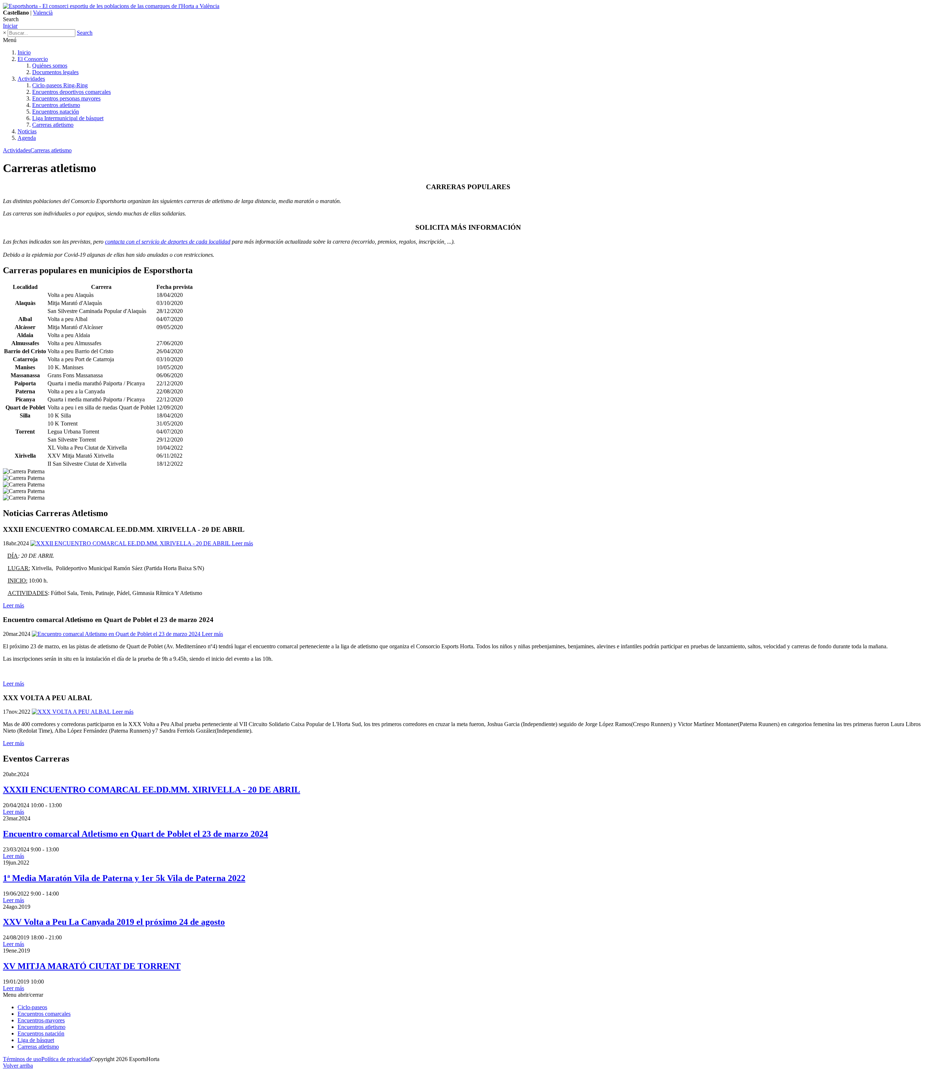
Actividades (31, 79)
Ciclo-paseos (32, 1007)
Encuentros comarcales (44, 1014)
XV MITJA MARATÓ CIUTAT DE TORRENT (92, 966)
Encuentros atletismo (56, 105)
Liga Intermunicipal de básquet (67, 118)
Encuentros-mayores (41, 1020)
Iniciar (10, 26)
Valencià (43, 12)
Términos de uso (22, 1059)
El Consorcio (33, 59)
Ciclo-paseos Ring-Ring (60, 85)
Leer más (13, 605)
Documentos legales (55, 72)
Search (85, 33)
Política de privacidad (66, 1059)
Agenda (27, 138)
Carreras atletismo (52, 125)
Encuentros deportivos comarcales (71, 92)
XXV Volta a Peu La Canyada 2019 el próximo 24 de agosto (114, 922)
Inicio (24, 52)
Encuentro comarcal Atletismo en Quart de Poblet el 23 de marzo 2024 (135, 834)
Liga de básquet (36, 1040)
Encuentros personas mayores (66, 98)
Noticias (27, 131)
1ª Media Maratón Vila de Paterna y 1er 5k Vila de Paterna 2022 (124, 878)
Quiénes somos (49, 65)
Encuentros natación (55, 111)
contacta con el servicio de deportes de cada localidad (167, 242)
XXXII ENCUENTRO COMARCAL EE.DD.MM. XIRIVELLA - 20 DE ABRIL (151, 789)
